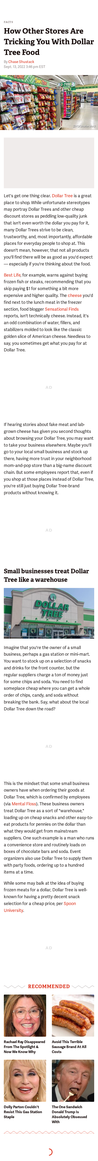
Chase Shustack (21, 61)
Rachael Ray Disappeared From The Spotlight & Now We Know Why (24, 1047)
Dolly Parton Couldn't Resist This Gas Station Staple (23, 1112)
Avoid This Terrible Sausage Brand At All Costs (69, 1047)
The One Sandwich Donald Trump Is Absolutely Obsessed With (69, 1114)
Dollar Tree (62, 195)
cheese (75, 295)
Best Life (12, 275)
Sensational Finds (62, 309)
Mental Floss (24, 804)
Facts (8, 22)
